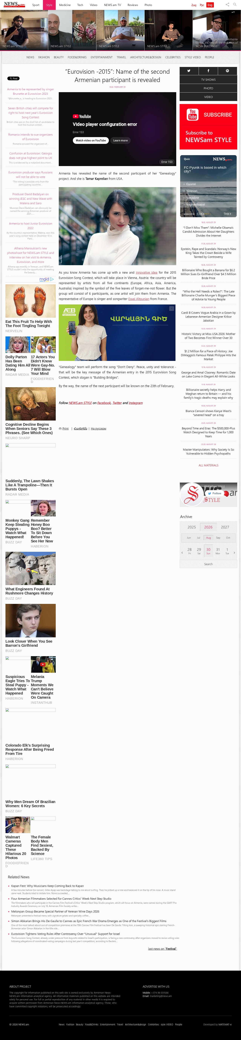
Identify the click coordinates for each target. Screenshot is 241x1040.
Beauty (59, 57)
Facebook (104, 403)
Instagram (136, 403)
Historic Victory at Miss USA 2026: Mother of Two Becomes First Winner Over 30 (208, 336)
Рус (202, 5)
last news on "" (162, 948)
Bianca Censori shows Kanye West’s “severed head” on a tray (208, 413)
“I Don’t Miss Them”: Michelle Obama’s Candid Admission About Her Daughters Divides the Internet (208, 231)
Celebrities (173, 57)
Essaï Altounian (138, 299)
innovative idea (146, 272)
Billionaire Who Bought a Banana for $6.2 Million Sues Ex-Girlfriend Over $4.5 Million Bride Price (208, 274)
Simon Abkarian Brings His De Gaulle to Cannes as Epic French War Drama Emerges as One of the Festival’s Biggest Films (88, 921)
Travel (121, 57)
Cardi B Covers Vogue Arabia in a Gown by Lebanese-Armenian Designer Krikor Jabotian (208, 316)
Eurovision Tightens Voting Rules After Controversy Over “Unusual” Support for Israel (65, 934)
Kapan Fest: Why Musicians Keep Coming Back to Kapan (48, 886)
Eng (210, 5)
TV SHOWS (208, 79)
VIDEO (208, 97)
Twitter (117, 403)
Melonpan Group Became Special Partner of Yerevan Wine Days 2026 (55, 911)
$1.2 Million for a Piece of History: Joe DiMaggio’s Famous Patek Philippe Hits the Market (208, 355)
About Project (20, 986)
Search (208, 564)
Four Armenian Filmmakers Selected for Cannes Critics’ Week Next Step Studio (61, 898)
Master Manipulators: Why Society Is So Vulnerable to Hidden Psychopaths (208, 451)
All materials (208, 465)
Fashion (44, 57)
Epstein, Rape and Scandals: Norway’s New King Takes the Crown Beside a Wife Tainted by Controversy (208, 253)
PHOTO (208, 88)
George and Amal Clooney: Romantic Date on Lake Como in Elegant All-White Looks (208, 374)
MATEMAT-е (225, 1024)
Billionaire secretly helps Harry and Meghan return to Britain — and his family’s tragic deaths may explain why (208, 393)
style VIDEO (193, 57)
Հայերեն (80, 428)
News (30, 57)
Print (66, 428)
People (209, 57)
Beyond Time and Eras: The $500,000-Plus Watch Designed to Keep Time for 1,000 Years (208, 432)
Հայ (193, 5)
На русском (98, 428)
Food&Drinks (77, 57)
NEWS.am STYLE (80, 403)
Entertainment (102, 57)
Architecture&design (145, 57)
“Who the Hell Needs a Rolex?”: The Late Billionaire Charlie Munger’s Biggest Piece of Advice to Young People (208, 295)
